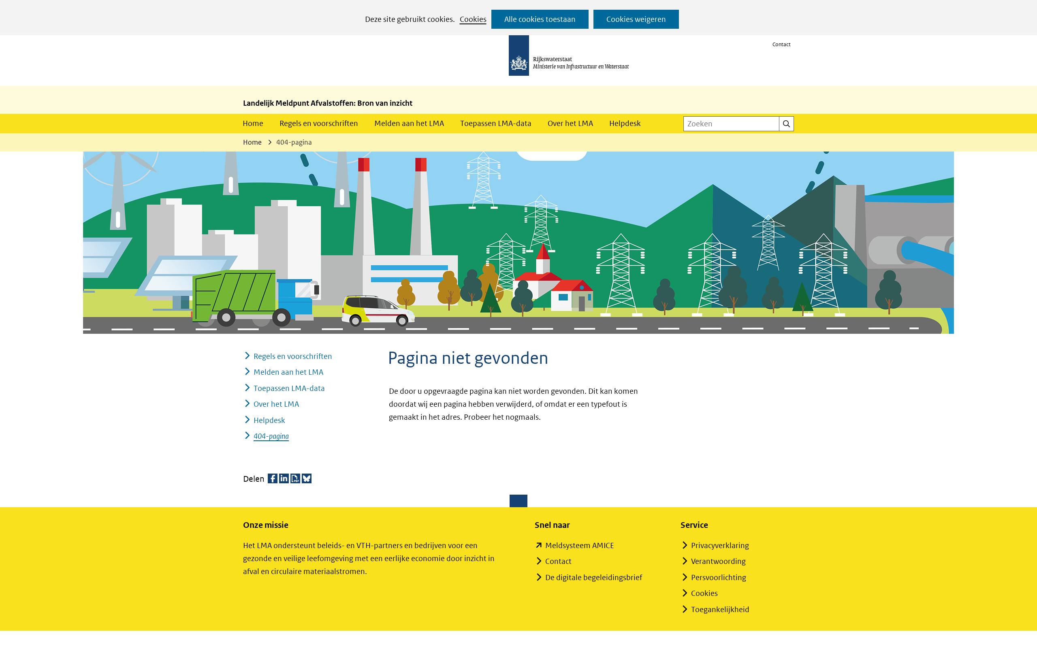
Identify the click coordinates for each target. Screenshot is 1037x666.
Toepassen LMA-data (495, 123)
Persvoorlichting (718, 577)
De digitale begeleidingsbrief (593, 577)
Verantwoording (718, 561)
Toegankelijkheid (720, 609)
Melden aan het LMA (409, 123)
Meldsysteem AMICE (579, 545)
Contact (781, 44)
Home (253, 123)
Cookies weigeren (636, 19)
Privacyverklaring (720, 545)
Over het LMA (570, 123)
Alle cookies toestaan (540, 19)
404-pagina (271, 436)
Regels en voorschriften (319, 123)
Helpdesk (625, 123)
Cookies (473, 19)
